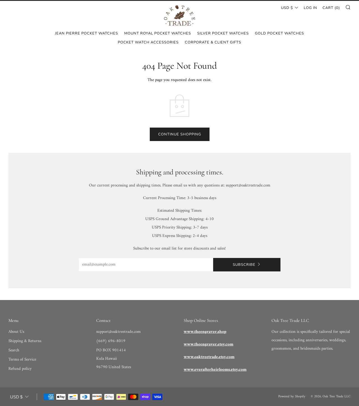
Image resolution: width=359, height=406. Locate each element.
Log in (310, 7)
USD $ (287, 7)
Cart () (331, 7)
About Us (16, 332)
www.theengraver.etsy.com (208, 344)
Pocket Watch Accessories (148, 42)
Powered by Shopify (291, 397)
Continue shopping (179, 134)
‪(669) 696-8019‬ (110, 341)
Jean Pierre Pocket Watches (86, 33)
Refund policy (20, 369)
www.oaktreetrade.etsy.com (209, 357)
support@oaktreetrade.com (118, 332)
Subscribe (244, 264)
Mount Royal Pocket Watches (157, 33)
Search (13, 350)
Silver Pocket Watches (223, 33)
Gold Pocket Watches (279, 33)
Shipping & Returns (24, 341)
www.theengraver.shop (205, 332)
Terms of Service (22, 359)
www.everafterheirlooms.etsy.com (215, 369)
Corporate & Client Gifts (213, 42)
